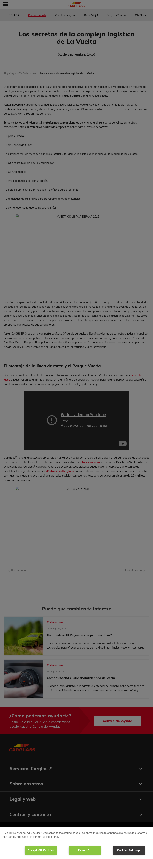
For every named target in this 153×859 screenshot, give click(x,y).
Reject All (85, 850)
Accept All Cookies (41, 850)
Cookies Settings (128, 850)
